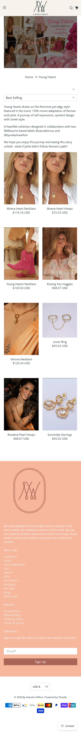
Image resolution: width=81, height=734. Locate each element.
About (7, 560)
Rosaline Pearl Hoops (21, 434)
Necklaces (10, 584)
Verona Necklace (21, 359)
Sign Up (40, 662)
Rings (7, 592)
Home (29, 77)
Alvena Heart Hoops (60, 208)
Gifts (7, 576)
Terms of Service (14, 623)
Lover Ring (60, 341)
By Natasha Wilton (33, 697)
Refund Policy (12, 615)
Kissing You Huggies (60, 284)
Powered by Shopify (55, 697)
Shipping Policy (13, 619)
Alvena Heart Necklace (21, 208)
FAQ (6, 568)
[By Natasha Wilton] (40, 8)
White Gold (11, 596)
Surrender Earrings (60, 434)
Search (8, 572)
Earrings (9, 588)
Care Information (14, 564)
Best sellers (11, 580)
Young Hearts (47, 77)
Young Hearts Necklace (21, 284)
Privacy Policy (12, 611)
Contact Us (10, 556)
